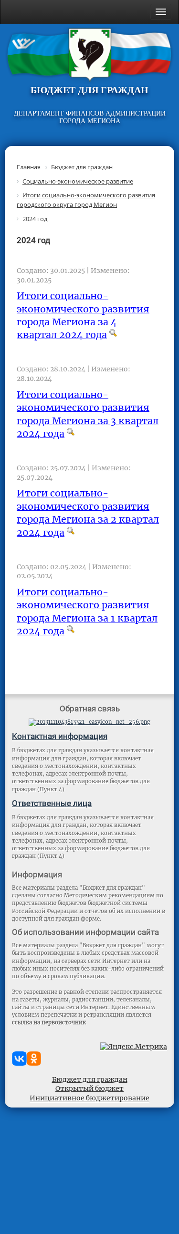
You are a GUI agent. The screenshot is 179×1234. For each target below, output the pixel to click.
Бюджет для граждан (89, 1079)
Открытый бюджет (89, 1088)
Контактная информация (59, 736)
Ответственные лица (52, 803)
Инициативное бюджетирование (89, 1098)
